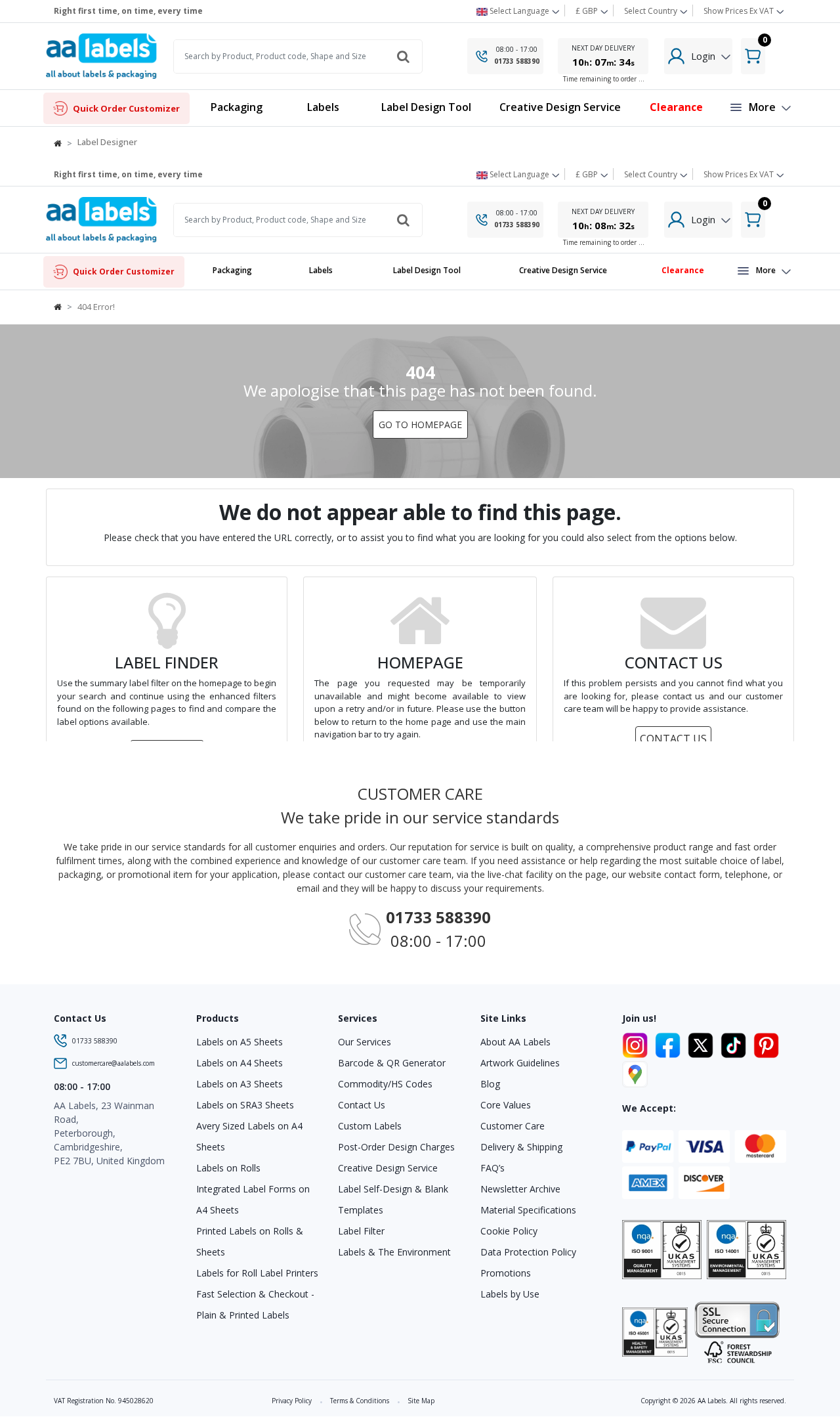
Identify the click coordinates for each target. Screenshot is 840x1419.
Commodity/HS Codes (385, 1084)
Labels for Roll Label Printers (257, 1273)
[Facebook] (670, 1042)
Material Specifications (528, 1210)
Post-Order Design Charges (396, 1147)
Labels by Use (509, 1294)
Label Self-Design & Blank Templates (393, 1199)
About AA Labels (515, 1042)
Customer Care (512, 1126)
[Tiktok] (736, 1042)
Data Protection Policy (528, 1252)
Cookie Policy (508, 1231)
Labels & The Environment (394, 1252)
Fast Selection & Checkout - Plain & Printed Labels (255, 1304)
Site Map (421, 1400)
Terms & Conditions (359, 1400)
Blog (490, 1084)
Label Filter (361, 1231)
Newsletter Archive (520, 1189)
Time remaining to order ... (603, 78)
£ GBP (588, 10)
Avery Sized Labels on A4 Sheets (249, 1136)
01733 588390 (516, 61)
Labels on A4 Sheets (239, 1063)
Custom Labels (370, 1126)
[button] (323, 108)
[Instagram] (637, 1042)
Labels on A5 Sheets (239, 1042)
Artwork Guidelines (520, 1063)
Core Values (505, 1105)
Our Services (364, 1042)
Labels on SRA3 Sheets (245, 1105)
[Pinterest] (766, 1042)
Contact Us (361, 1105)
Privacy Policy (292, 1400)
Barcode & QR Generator (392, 1063)
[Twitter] (703, 1042)
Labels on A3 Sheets (239, 1084)
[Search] (403, 56)
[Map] (635, 1072)
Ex (739, 10)
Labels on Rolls (228, 1168)
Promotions (505, 1273)
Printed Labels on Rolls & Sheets (249, 1241)
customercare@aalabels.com (113, 1063)
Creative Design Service (388, 1168)
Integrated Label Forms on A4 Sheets (253, 1199)
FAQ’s (492, 1168)
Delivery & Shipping (521, 1147)
